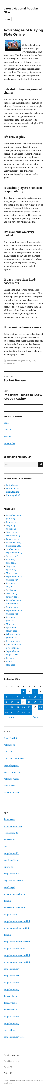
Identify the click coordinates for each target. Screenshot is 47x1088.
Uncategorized (9, 363)
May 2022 (10, 624)
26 (6, 712)
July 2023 (10, 583)
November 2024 (13, 546)
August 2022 (12, 614)
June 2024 (11, 563)
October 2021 (12, 648)
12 (6, 702)
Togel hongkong (12, 1061)
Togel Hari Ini (10, 738)
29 (23, 712)
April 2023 (11, 590)
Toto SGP (8, 1067)
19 (6, 707)
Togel (6, 423)
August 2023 (12, 580)
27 (12, 712)
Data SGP (8, 751)
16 (29, 702)
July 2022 (10, 617)
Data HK (8, 429)
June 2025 (11, 522)
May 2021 (10, 665)
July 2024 (10, 559)
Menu (7, 19)
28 (18, 712)
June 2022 (11, 620)
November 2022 (13, 603)
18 (41, 702)
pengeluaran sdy (11, 969)
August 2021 (12, 654)
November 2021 (13, 644)
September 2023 (14, 576)
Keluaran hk (9, 745)
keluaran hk (9, 443)
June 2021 (10, 661)
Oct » (35, 717)
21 (18, 707)
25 (40, 707)
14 (18, 702)
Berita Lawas (12, 485)
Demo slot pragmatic (14, 758)
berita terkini (12, 492)
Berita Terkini (12, 488)
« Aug (11, 717)
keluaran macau (11, 792)
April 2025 (11, 529)
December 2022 (13, 600)
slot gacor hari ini (12, 772)
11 (40, 697)
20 (12, 707)
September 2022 (14, 610)
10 (35, 697)
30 (29, 712)
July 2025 (10, 518)
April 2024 (11, 569)
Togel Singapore (11, 1055)
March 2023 (11, 593)
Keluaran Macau (11, 779)
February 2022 (13, 634)
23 (29, 707)
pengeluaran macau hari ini (17, 955)
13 (12, 702)
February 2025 (13, 535)
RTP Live (8, 436)
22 (23, 707)
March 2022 (11, 631)
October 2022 (12, 607)
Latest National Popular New (14, 1081)
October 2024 (12, 549)
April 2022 (11, 627)
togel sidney (9, 1030)
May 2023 (10, 586)
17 (35, 702)
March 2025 (11, 532)
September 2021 (13, 651)
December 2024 (13, 542)
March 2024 (11, 573)
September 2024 (14, 552)
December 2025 (13, 515)
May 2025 (10, 525)
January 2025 (12, 539)
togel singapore (11, 765)
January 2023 (12, 597)
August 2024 (12, 556)
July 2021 (10, 658)
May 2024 (10, 566)
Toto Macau (9, 785)
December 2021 (13, 641)
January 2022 (12, 637)
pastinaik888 (12, 361)
